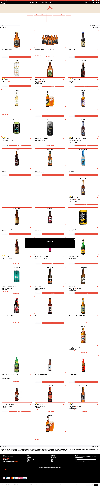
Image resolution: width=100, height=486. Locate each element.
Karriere (52, 459)
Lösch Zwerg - (5, 450)
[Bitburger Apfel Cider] (16, 69)
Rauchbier (67, 18)
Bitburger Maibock (39, 79)
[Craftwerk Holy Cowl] (50, 424)
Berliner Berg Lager (73, 108)
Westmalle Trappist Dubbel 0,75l (76, 79)
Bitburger (16, 449)
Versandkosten (48, 467)
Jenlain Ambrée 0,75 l (40, 286)
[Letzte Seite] (3, 27)
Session (35, 18)
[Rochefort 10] (83, 40)
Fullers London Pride (40, 404)
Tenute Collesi (20, 450)
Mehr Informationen (77, 484)
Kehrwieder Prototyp (74, 286)
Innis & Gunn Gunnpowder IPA (9, 404)
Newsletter (52, 460)
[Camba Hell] (83, 335)
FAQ (51, 458)
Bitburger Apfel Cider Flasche (9, 108)
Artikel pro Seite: (94, 27)
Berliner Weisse (42, 18)
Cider (47, 16)
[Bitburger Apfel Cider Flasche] (16, 99)
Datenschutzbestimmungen (81, 461)
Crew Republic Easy (73, 197)
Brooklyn (8, 450)
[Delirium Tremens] (83, 158)
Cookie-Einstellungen (53, 457)
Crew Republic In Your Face (41, 256)
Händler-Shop (28, 456)
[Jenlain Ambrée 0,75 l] (50, 276)
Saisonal (55, 16)
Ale (28, 16)
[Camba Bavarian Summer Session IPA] (83, 306)
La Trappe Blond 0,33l (7, 227)
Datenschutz (52, 463)
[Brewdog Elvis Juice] (50, 217)
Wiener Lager (61, 18)
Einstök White (87, 449)
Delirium (29, 450)
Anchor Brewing (52, 449)
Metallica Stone (52, 450)
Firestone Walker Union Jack (9, 315)
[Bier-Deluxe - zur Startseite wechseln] (2, 3)
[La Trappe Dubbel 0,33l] (16, 247)
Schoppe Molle (36, 450)
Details (83, 175)
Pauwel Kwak (6, 449)
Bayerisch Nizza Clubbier (41, 374)
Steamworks (46, 450)
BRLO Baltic (11, 450)
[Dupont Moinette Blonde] (83, 247)
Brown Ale (29, 18)
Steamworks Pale (13, 449)
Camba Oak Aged (94, 449)
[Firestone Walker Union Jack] (16, 306)
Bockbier (61, 14)
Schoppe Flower (83, 449)
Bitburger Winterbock (7, 49)
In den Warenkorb (19, 56)
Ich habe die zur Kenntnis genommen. (82, 461)
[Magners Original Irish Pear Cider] (16, 365)
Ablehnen (88, 484)
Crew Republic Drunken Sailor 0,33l (77, 138)
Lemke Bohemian (39, 449)
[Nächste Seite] (2, 27)
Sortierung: (90, 25)
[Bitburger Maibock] (50, 69)
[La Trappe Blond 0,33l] (16, 217)
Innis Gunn (23, 450)
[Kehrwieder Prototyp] (83, 276)
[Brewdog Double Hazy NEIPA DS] (16, 276)
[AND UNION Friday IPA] (83, 365)
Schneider (9, 449)
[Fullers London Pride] (50, 394)
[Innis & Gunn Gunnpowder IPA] (16, 394)
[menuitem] (31, 2)
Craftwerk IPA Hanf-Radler (41, 108)
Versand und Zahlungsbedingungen (30, 459)
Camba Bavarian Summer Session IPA (77, 315)
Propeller (25, 449)
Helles (54, 18)
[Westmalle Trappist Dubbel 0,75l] (83, 69)
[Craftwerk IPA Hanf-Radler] (50, 99)
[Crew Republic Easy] (83, 187)
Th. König (39, 450)
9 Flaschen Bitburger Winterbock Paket (44, 49)
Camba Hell (71, 345)
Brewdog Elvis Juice (40, 227)
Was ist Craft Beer (53, 462)
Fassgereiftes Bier (68, 16)
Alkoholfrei (61, 16)
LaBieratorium (32, 450)
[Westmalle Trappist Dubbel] (16, 158)
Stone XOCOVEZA (5, 138)
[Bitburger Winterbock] (16, 40)
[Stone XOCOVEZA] (16, 128)
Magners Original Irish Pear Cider (10, 374)
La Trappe (20, 449)
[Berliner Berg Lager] (83, 99)
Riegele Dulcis (56, 450)
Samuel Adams (48, 449)
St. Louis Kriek (64, 450)
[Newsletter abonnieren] (94, 459)
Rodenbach (22, 449)
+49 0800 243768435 (92, 0)
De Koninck (76, 449)
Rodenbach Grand (15, 450)
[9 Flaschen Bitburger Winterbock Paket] (50, 40)
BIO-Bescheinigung (53, 456)
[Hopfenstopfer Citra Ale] (83, 394)
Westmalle (73, 449)
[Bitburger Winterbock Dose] (50, 128)
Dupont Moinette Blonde (74, 256)
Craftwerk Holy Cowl (40, 433)
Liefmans (43, 449)
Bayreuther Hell (28, 449)
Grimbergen (45, 449)
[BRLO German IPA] (50, 306)
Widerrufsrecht (28, 460)
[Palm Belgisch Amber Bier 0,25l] (50, 158)
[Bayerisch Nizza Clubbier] (50, 365)
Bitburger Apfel (90, 449)
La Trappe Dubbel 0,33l (7, 256)
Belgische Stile (30, 14)
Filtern (2, 25)
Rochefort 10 (72, 49)
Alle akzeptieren (92, 484)
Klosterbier (42, 16)
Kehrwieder (42, 450)
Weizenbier (67, 14)
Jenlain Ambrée (62, 449)
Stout (35, 16)
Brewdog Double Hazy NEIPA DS (9, 286)
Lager (48, 14)
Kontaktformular (16, 461)
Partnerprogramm (29, 457)
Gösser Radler (3, 449)
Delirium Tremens (73, 168)
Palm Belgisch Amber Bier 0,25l (42, 168)
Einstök (49, 450)
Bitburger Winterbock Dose (41, 138)
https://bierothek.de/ (52, 244)
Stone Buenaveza (57, 449)
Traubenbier (26, 450)
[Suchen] (89, 2)
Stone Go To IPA (72, 227)
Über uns (52, 461)
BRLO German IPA (39, 315)
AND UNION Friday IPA (74, 374)
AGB (27, 461)
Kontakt (28, 458)
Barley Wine (48, 18)
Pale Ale (42, 14)
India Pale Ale (36, 14)
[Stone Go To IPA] (83, 217)
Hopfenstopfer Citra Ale (74, 404)
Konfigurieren (96, 484)
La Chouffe (70, 449)
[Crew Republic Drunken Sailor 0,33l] (83, 128)
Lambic (54, 14)
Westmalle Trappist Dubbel (8, 168)
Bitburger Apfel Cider (7, 79)
